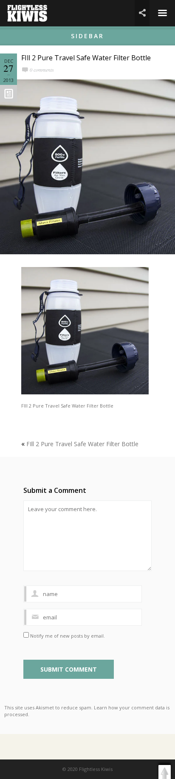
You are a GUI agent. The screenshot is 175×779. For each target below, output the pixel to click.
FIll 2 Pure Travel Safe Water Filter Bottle (86, 57)
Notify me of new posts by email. (67, 636)
